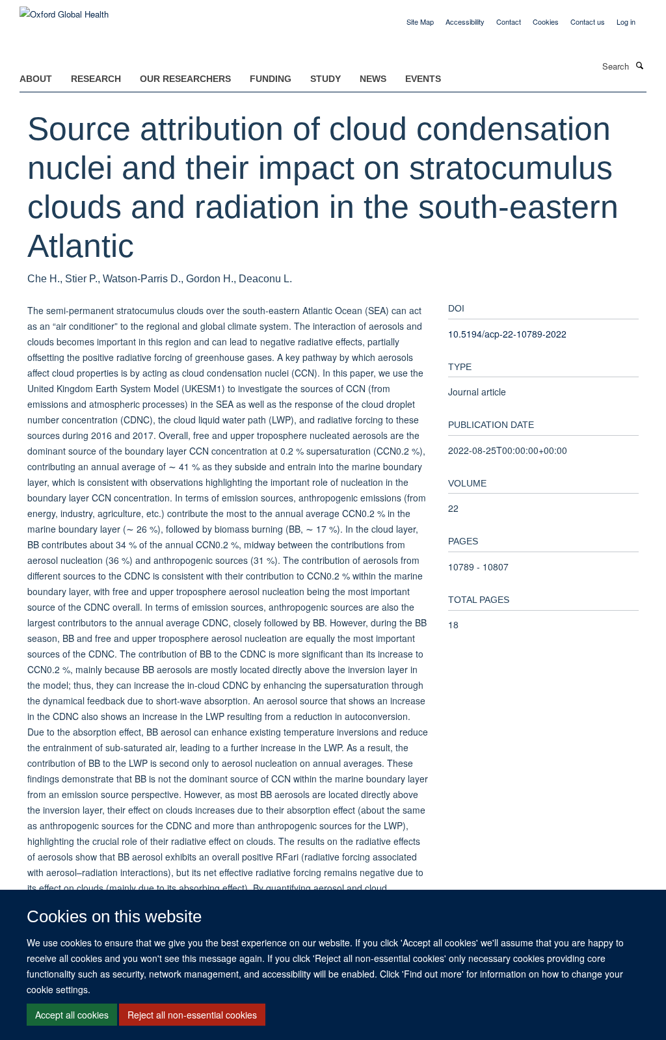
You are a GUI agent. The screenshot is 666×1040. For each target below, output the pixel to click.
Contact (508, 21)
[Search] (639, 65)
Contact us (587, 21)
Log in (626, 21)
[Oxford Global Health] (64, 9)
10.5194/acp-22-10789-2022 (507, 333)
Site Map (420, 21)
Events (423, 78)
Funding (270, 78)
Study (325, 78)
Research (96, 78)
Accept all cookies (72, 1014)
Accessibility (465, 21)
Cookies (546, 21)
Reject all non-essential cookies (192, 1014)
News (373, 78)
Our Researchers (185, 78)
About (36, 78)
